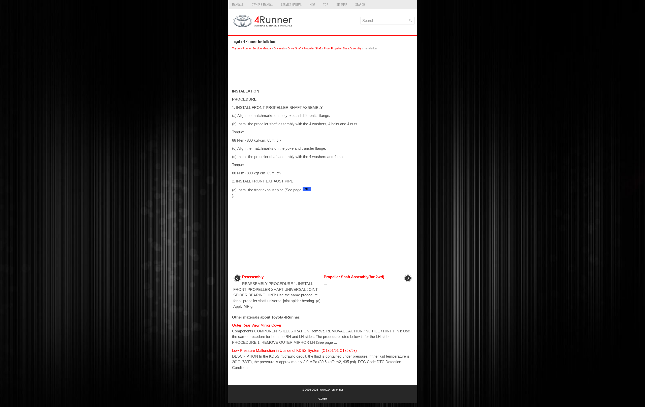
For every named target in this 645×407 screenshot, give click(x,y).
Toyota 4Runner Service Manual (251, 48)
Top (325, 4)
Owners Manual (262, 4)
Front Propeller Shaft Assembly (343, 48)
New (312, 4)
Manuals (238, 4)
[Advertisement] (322, 71)
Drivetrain (279, 48)
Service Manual (291, 4)
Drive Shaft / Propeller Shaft (304, 48)
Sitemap (341, 4)
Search (360, 4)
